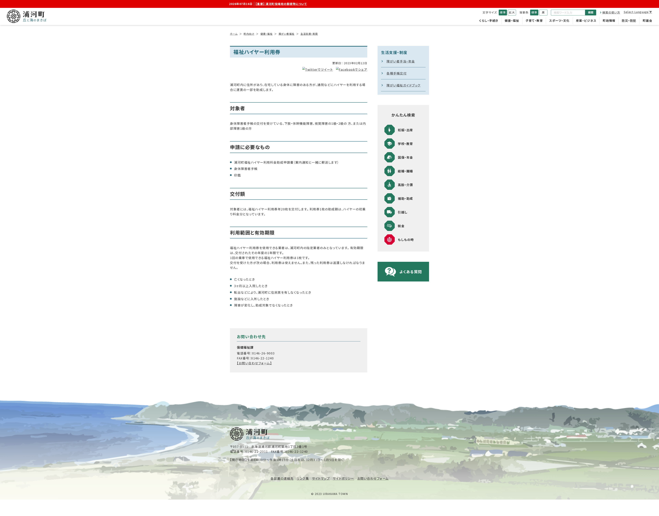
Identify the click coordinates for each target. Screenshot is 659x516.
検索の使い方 (611, 12)
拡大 (512, 12)
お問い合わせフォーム (373, 478)
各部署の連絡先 (282, 478)
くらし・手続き (488, 20)
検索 (590, 12)
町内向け (249, 33)
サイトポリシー (343, 478)
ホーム (234, 33)
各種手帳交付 (396, 73)
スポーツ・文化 (559, 20)
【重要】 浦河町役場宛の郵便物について (281, 4)
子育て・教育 (534, 20)
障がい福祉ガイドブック (403, 85)
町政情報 (609, 20)
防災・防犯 (629, 20)
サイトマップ (321, 478)
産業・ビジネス (586, 20)
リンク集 (303, 478)
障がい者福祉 (286, 33)
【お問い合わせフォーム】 (254, 363)
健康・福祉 (512, 20)
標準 (503, 12)
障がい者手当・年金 (400, 61)
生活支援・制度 (309, 33)
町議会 (647, 20)
